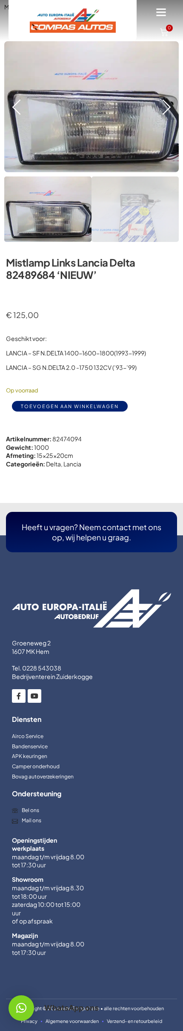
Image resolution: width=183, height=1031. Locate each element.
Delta (53, 464)
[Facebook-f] (19, 696)
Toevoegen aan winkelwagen (70, 406)
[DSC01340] (91, 106)
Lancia (72, 464)
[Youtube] (34, 696)
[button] (161, 12)
